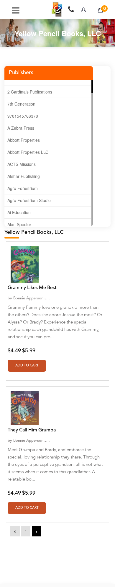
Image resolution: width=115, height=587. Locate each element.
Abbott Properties (23, 140)
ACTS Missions (21, 164)
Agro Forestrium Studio (29, 200)
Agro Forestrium (22, 188)
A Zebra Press (20, 128)
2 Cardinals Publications (29, 92)
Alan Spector (19, 224)
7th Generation (21, 104)
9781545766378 (22, 116)
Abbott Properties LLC (27, 152)
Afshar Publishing (23, 176)
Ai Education (19, 212)
